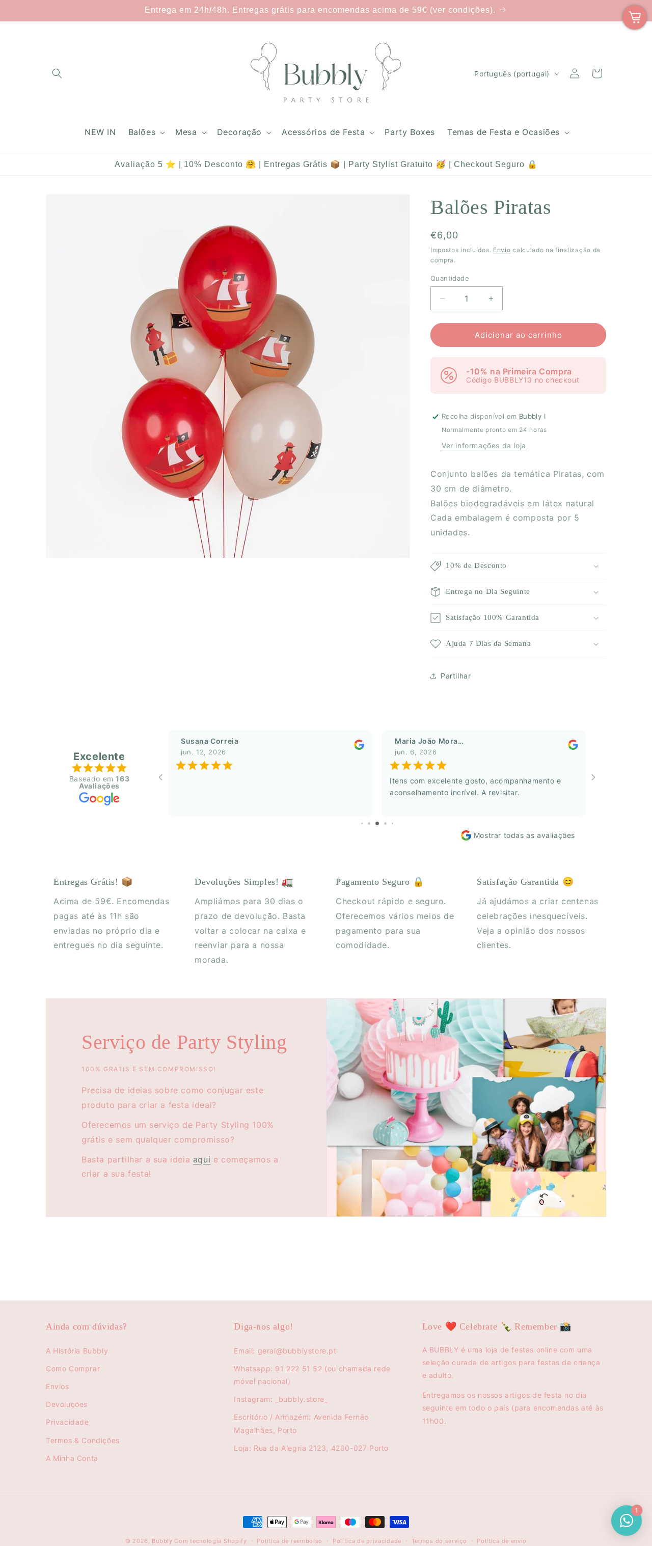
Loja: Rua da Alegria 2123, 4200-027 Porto (311, 1448)
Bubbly (162, 1540)
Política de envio (502, 1540)
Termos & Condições (83, 1440)
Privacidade (67, 1422)
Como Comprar (73, 1368)
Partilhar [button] (456, 675)
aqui (201, 1159)
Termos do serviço (439, 1540)
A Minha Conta (72, 1458)
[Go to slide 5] (369, 823)
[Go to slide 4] (362, 823)
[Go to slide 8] (392, 823)
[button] (57, 73)
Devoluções (67, 1404)
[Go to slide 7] (385, 823)
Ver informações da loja (484, 445)
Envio (502, 250)
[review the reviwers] (359, 747)
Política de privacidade (367, 1540)
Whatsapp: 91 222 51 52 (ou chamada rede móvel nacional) (312, 1375)
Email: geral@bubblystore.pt (285, 1350)
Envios (57, 1386)
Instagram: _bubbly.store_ (281, 1399)
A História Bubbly (77, 1350)
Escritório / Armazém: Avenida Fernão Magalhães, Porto (301, 1423)
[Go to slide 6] (377, 823)
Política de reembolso (289, 1540)
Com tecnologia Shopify (210, 1540)
